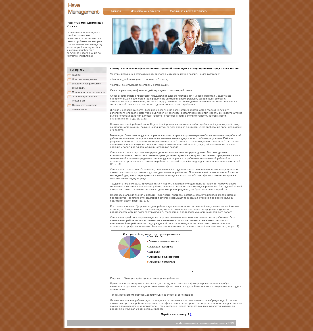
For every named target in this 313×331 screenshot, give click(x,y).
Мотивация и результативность (188, 10)
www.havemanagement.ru (187, 323)
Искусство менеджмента (145, 10)
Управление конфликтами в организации (86, 85)
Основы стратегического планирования (84, 107)
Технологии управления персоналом (84, 98)
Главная (116, 10)
